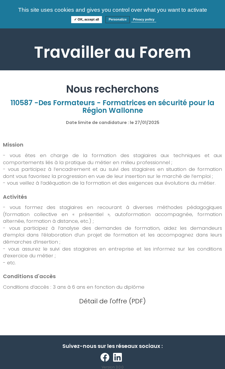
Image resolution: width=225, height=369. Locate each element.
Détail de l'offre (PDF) (112, 301)
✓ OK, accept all (86, 19)
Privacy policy (143, 19)
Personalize (118, 19)
